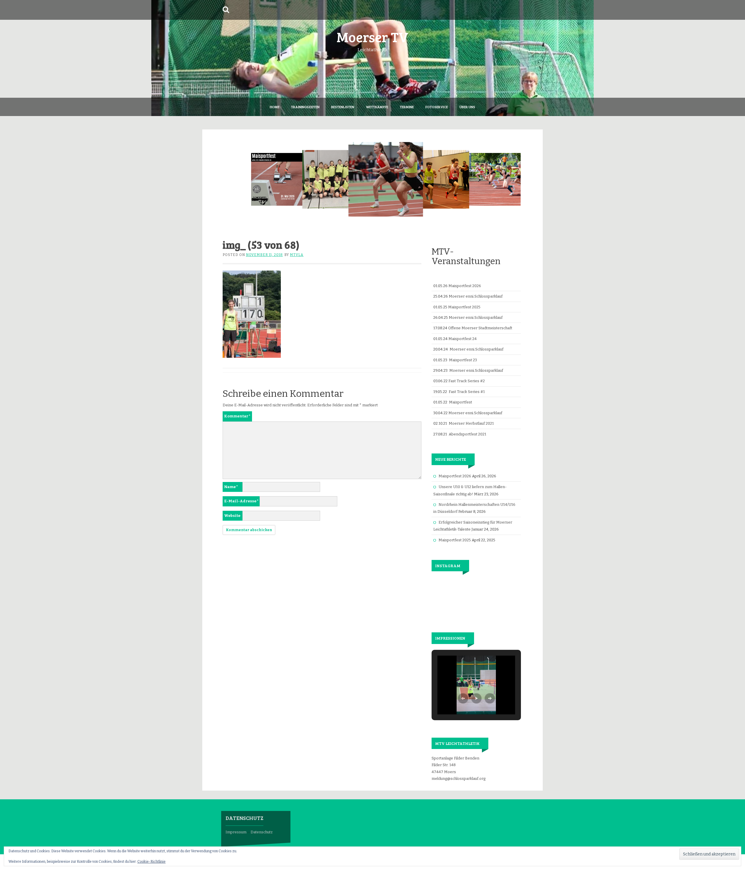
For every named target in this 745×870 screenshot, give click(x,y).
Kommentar (237, 416)
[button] (463, 698)
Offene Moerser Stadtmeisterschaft (480, 328)
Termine (407, 106)
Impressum (236, 832)
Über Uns (467, 106)
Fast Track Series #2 (466, 381)
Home (274, 106)
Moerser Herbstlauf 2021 (471, 423)
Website (232, 515)
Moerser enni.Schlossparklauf (476, 296)
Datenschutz (262, 832)
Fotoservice (436, 106)
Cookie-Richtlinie (151, 862)
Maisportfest (460, 402)
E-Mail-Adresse (241, 501)
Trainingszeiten (305, 106)
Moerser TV (372, 36)
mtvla (297, 255)
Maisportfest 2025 (464, 307)
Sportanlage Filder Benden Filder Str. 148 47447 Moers (455, 765)
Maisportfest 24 (462, 339)
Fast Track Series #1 (467, 391)
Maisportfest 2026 (464, 286)
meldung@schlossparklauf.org (458, 778)
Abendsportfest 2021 (467, 434)
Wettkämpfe (377, 106)
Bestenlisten (342, 106)
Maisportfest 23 (463, 360)
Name (231, 487)
